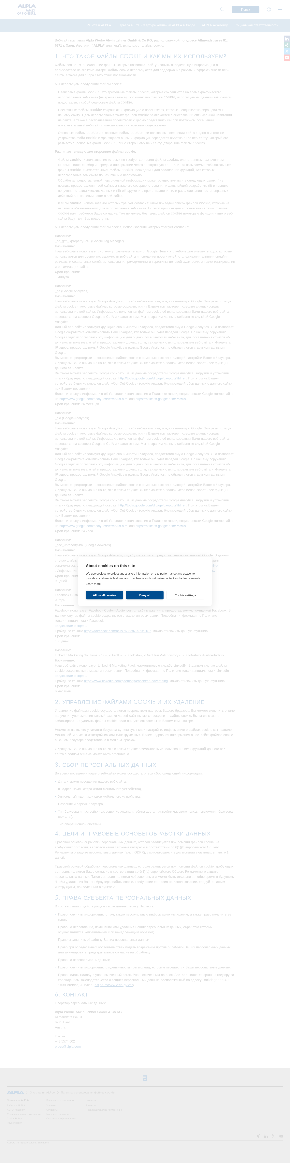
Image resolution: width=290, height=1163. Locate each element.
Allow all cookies (104, 595)
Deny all (144, 595)
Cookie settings (185, 595)
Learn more (93, 583)
